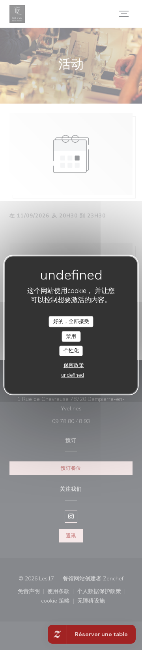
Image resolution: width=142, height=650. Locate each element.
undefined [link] (72, 374)
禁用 (71, 336)
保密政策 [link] (74, 364)
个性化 (71, 350)
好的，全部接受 (71, 321)
